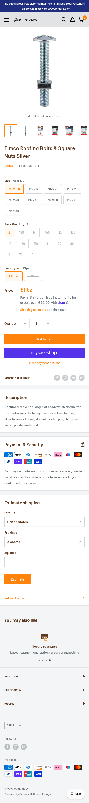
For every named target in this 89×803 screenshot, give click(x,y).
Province (10, 532)
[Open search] (64, 19)
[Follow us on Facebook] (7, 747)
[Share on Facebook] (57, 377)
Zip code (10, 553)
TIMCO (8, 166)
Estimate (17, 579)
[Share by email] (82, 377)
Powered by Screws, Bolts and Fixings (27, 794)
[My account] (72, 19)
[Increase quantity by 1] (47, 323)
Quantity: (10, 323)
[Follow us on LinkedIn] (24, 747)
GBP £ (10, 725)
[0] (81, 19)
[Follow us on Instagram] (16, 747)
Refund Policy (14, 598)
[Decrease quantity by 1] (24, 323)
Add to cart (44, 339)
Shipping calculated (34, 310)
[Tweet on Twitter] (73, 377)
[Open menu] (6, 20)
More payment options (44, 363)
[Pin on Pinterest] (65, 377)
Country (10, 512)
